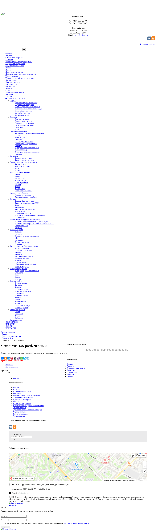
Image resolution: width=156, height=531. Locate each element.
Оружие (16, 387)
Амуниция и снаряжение (23, 397)
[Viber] (18, 358)
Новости (70, 374)
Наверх (13, 505)
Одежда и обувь (19, 412)
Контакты (17, 378)
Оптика (16, 402)
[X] (15, 358)
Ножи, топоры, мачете (22, 404)
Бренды (70, 364)
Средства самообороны (22, 399)
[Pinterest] (12, 358)
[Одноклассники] (153, 39)
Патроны (16, 389)
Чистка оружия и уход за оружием (26, 395)
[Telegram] (27, 358)
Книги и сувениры (20, 414)
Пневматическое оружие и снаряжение (28, 406)
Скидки (70, 376)
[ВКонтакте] (2, 358)
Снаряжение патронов (22, 391)
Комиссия (17, 393)
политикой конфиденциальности (76, 523)
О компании (72, 372)
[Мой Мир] (8, 358)
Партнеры (71, 370)
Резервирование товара (76, 368)
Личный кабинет (148, 44)
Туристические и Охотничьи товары (27, 410)
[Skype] (24, 358)
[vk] (149, 39)
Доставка (70, 366)
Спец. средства (19, 416)
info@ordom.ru (81, 35)
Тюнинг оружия (19, 408)
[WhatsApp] (21, 358)
